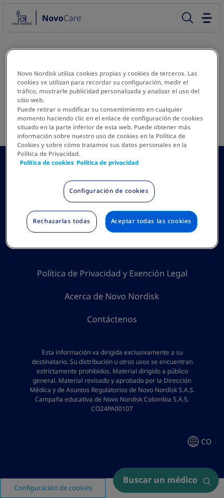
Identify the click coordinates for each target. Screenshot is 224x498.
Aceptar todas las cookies (151, 221)
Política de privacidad (108, 163)
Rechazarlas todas (62, 221)
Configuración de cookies (109, 191)
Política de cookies (47, 163)
